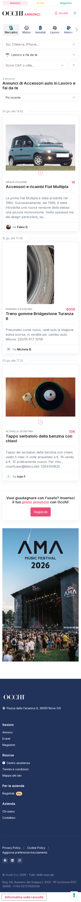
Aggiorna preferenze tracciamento (24, 852)
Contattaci (8, 817)
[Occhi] (21, 13)
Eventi (6, 738)
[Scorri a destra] (74, 30)
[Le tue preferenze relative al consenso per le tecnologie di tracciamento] (74, 895)
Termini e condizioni (15, 769)
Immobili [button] (40, 32)
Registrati (40, 512)
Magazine (8, 745)
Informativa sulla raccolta (24, 897)
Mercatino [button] (11, 32)
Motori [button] (26, 32)
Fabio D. (22, 227)
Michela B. (24, 349)
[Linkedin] (12, 860)
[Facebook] (5, 860)
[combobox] (37, 44)
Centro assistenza (18, 763)
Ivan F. (21, 476)
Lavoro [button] (54, 32)
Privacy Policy (11, 847)
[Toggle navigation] (75, 13)
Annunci (7, 732)
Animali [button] (68, 32)
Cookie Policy (36, 847)
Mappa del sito (12, 775)
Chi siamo (8, 811)
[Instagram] (19, 860)
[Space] (14, 697)
